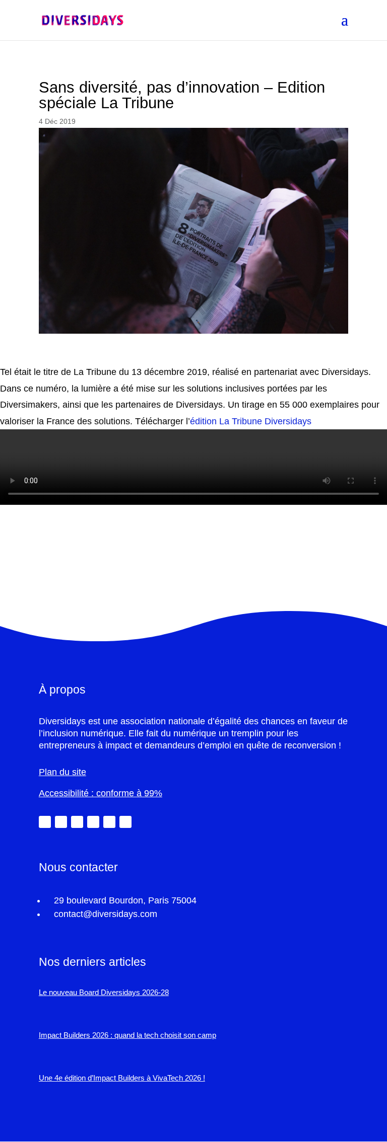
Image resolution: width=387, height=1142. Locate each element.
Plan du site (62, 772)
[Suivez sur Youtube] (109, 822)
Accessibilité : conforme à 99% (100, 793)
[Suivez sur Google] (125, 822)
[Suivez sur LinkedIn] (45, 822)
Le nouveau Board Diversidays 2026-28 (104, 992)
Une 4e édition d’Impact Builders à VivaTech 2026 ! (122, 1078)
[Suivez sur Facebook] (77, 822)
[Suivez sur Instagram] (93, 822)
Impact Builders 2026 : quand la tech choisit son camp (127, 1035)
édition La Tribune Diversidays (250, 421)
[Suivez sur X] (61, 822)
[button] (344, 26)
